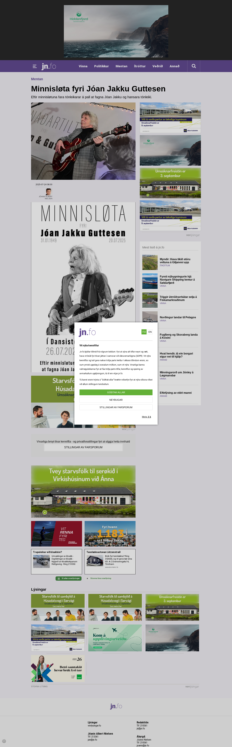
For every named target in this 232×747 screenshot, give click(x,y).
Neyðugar (116, 399)
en (150, 332)
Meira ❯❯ (146, 417)
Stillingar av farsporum (116, 407)
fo (144, 332)
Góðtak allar (116, 392)
